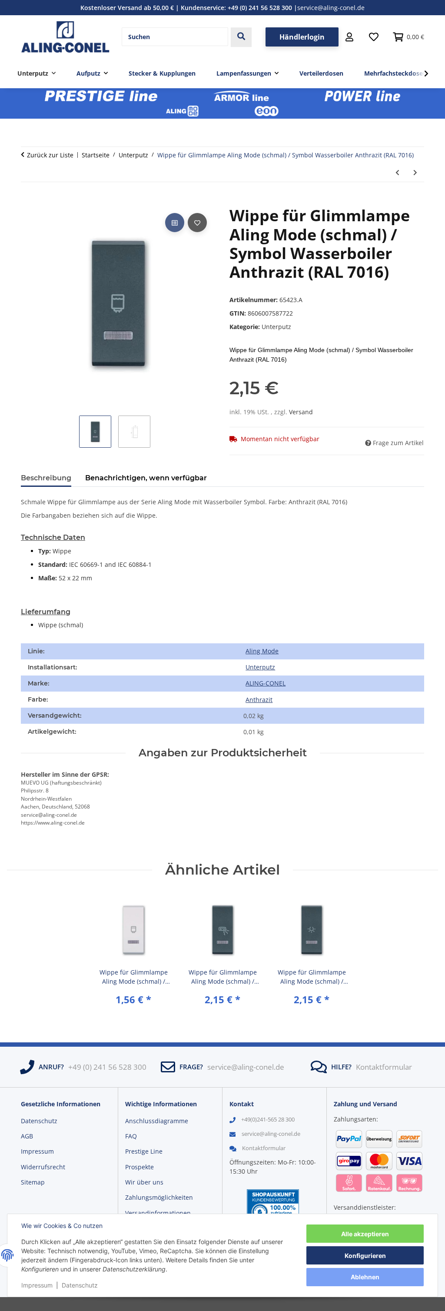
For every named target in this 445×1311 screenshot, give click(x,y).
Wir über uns (144, 1182)
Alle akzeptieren (365, 1234)
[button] (349, 37)
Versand (301, 412)
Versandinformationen (158, 1213)
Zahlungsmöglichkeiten (159, 1197)
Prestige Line (144, 1151)
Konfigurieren (365, 1255)
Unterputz (276, 327)
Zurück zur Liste (50, 155)
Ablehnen (365, 1277)
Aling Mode (262, 651)
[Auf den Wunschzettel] (197, 222)
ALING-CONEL (266, 683)
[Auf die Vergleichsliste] (174, 222)
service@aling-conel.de (331, 7)
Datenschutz (80, 1285)
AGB (27, 1136)
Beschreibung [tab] (46, 478)
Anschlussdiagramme (156, 1121)
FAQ (131, 1136)
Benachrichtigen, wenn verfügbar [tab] (146, 478)
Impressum (37, 1285)
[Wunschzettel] (374, 37)
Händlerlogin (302, 37)
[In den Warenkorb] (28, 201)
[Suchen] (241, 37)
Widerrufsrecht (43, 1167)
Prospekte (139, 1167)
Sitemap (33, 1182)
